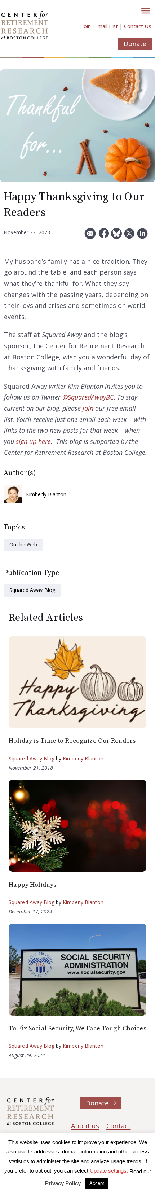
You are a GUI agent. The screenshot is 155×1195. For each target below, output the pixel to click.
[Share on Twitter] (129, 236)
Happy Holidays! (33, 885)
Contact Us (137, 26)
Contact (118, 1125)
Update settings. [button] (109, 1171)
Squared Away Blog (32, 589)
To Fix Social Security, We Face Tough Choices (77, 1028)
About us (85, 1125)
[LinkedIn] (142, 236)
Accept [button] (96, 1183)
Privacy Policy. (63, 1183)
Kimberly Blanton (46, 494)
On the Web (23, 544)
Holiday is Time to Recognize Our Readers (72, 741)
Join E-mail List (100, 26)
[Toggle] (145, 10)
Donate (135, 43)
